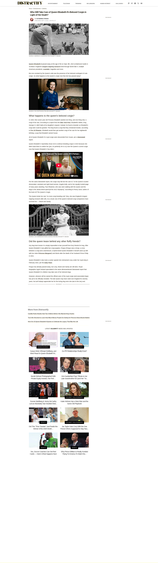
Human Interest (105, 3)
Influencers (91, 3)
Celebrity (44, 8)
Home (30, 8)
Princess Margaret (44, 253)
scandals (46, 69)
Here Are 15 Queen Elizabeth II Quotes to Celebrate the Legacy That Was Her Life (53, 321)
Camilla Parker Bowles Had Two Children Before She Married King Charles (51, 313)
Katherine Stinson (42, 18)
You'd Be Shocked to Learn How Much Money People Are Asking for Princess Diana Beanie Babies (59, 317)
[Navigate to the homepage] (30, 3)
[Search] (128, 3)
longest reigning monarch (51, 66)
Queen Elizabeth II (35, 64)
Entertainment (53, 3)
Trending (78, 3)
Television (66, 3)
